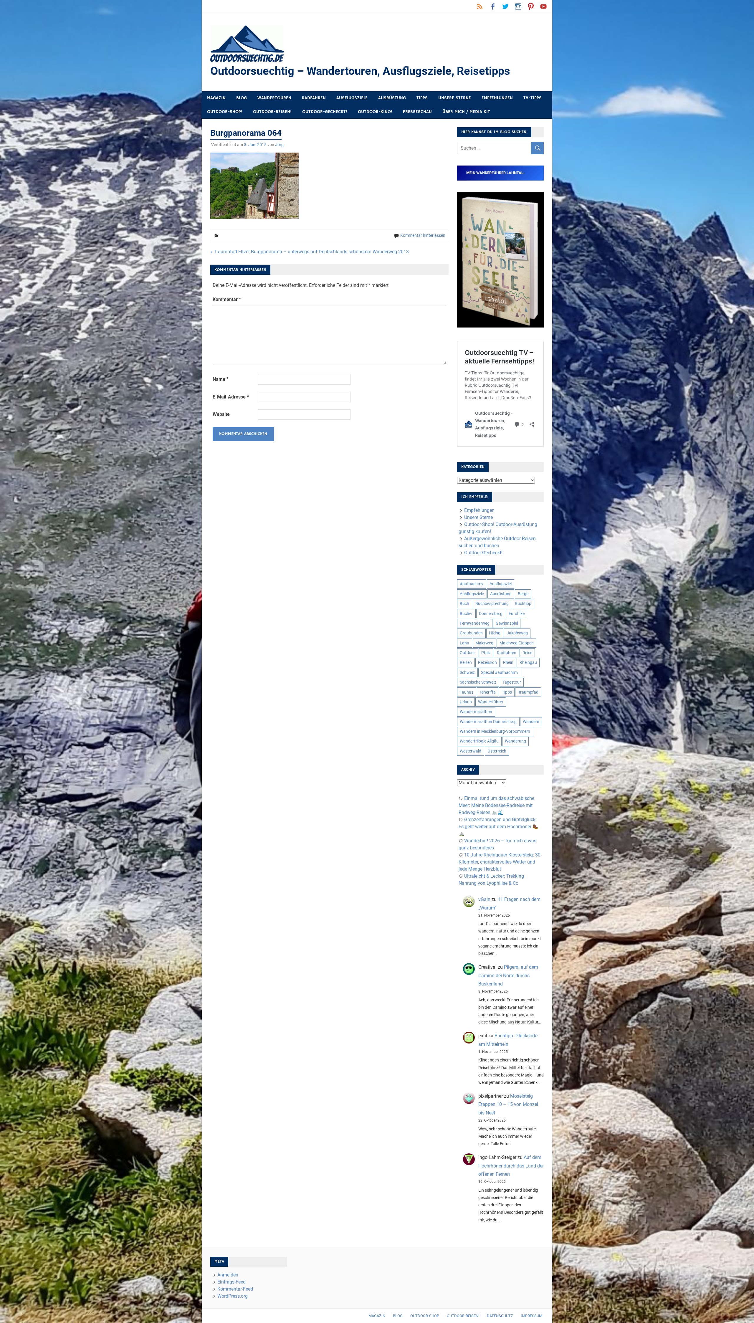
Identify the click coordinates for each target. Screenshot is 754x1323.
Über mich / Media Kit (466, 112)
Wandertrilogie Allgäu (479, 741)
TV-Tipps (532, 98)
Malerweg (484, 643)
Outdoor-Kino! (375, 112)
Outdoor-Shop (424, 1316)
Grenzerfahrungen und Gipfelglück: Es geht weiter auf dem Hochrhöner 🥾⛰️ (498, 826)
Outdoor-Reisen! (272, 112)
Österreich (496, 751)
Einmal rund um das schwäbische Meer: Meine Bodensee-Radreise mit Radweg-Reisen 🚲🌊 (496, 805)
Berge (523, 593)
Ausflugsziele (352, 98)
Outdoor (467, 652)
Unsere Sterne (454, 98)
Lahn (464, 643)
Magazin (216, 98)
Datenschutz (500, 1316)
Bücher (466, 613)
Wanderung (515, 741)
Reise (527, 652)
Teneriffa (487, 692)
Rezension (487, 662)
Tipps (422, 98)
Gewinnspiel (507, 623)
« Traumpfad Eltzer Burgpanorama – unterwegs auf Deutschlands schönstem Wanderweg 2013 (309, 251)
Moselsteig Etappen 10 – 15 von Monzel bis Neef (508, 1104)
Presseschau (417, 112)
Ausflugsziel (501, 583)
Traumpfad (528, 692)
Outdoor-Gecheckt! (324, 112)
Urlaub (466, 701)
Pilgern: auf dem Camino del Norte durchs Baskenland (508, 975)
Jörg (279, 144)
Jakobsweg (517, 633)
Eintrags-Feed (231, 1282)
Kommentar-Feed (235, 1289)
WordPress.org (232, 1296)
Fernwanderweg (475, 623)
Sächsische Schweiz (478, 682)
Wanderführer (490, 701)
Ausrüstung (392, 98)
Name (221, 379)
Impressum (531, 1316)
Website (221, 414)
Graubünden (471, 633)
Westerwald (470, 751)
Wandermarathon (476, 711)
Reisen (466, 662)
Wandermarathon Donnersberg (488, 721)
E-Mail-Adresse (231, 397)
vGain (484, 899)
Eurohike (517, 613)
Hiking (494, 633)
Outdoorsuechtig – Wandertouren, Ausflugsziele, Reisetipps (360, 71)
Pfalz (486, 652)
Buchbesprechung (492, 603)
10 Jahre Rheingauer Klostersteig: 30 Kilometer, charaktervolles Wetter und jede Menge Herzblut (499, 862)
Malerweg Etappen (517, 643)
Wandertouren (274, 98)
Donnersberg (490, 613)
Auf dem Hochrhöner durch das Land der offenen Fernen (511, 1166)
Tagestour (511, 682)
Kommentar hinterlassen (422, 235)
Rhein (508, 662)
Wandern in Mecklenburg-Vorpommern (495, 731)
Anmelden (227, 1275)
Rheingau (528, 662)
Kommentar (227, 299)
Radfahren (314, 98)
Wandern (531, 721)
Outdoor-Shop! (224, 112)
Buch (464, 603)
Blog (241, 98)
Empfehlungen (497, 98)
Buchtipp (523, 603)
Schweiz (467, 672)
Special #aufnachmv (499, 672)
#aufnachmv (471, 583)
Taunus (466, 692)
